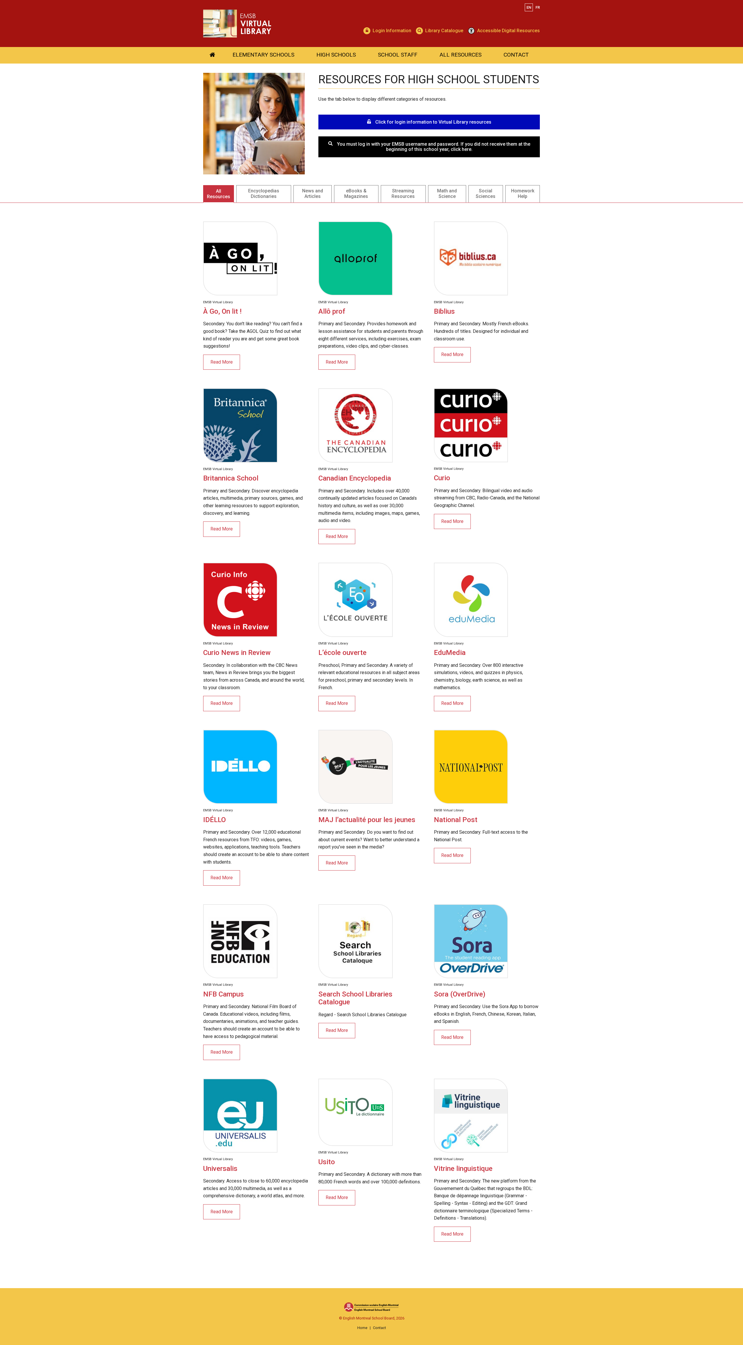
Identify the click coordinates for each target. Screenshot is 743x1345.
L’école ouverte (342, 653)
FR (537, 7)
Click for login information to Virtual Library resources (433, 122)
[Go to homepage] (212, 55)
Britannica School (230, 478)
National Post (455, 820)
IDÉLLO (214, 820)
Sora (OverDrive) (459, 994)
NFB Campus (223, 994)
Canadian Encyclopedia (354, 478)
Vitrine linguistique (463, 1169)
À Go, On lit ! (222, 311)
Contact (379, 1328)
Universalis (220, 1169)
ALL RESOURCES (460, 54)
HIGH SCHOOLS (336, 54)
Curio (442, 478)
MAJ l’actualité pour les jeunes (366, 820)
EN (528, 7)
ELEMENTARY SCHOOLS (263, 54)
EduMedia (450, 653)
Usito (326, 1162)
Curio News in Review (236, 653)
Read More (221, 362)
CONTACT (516, 54)
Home (362, 1328)
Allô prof (331, 311)
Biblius (444, 311)
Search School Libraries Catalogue (355, 998)
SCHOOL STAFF (397, 54)
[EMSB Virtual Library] (302, 23)
